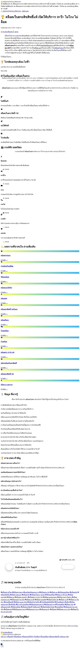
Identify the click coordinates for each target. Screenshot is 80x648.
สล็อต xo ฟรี (64, 599)
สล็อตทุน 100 (45, 592)
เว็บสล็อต (37, 636)
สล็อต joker (70, 604)
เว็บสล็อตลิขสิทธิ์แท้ (48, 602)
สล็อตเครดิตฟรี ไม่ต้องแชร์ (31, 607)
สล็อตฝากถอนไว (21, 597)
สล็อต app (54, 592)
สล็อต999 (10, 636)
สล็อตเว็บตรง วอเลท (38, 595)
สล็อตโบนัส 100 (53, 599)
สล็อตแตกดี (9, 609)
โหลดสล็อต (60, 604)
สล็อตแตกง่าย (50, 604)
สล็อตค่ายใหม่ (7, 592)
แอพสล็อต (59, 607)
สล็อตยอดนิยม (64, 592)
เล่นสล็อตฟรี (9, 602)
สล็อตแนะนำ (45, 609)
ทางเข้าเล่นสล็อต (23, 604)
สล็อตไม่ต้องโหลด (48, 607)
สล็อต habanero (16, 595)
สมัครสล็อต (16, 607)
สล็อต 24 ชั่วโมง (62, 595)
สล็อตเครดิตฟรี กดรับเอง (57, 636)
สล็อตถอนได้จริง (27, 636)
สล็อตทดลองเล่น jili (37, 604)
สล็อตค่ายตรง (18, 592)
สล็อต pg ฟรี (30, 599)
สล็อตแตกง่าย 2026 (18, 599)
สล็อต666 (74, 592)
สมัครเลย (25, 11)
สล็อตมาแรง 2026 (65, 609)
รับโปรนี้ (69, 567)
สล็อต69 (54, 609)
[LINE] (1, 644)
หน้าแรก (4, 636)
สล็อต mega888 (41, 599)
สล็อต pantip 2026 (21, 602)
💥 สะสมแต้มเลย (6, 32)
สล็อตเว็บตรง (59, 48)
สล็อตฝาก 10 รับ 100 (36, 597)
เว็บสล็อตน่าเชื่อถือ (62, 602)
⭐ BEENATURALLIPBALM (11, 11)
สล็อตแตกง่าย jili (20, 609)
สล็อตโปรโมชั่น (34, 602)
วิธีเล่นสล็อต (51, 595)
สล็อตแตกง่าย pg (33, 609)
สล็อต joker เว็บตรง (65, 597)
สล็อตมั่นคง (18, 636)
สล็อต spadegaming (50, 597)
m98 (28, 53)
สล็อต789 (26, 595)
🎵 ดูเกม (15, 32)
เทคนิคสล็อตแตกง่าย (32, 592)
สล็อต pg (11, 597)
